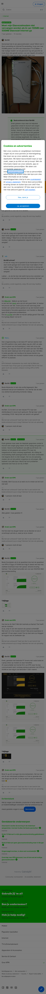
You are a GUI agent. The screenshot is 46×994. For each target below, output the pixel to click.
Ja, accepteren (23, 206)
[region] (23, 175)
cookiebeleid (35, 179)
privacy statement (13, 182)
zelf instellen (30, 190)
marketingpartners (15, 172)
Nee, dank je (23, 197)
